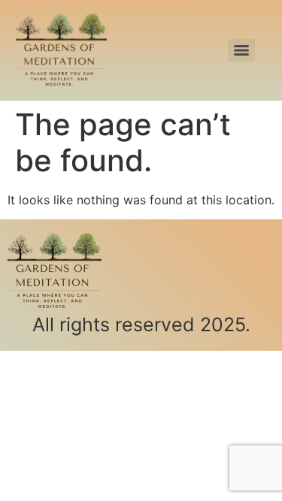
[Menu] (241, 50)
